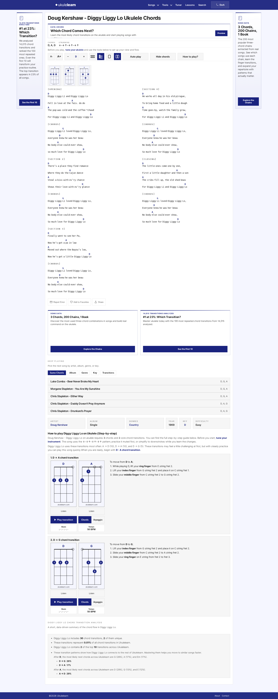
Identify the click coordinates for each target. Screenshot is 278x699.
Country (134, 424)
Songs (151, 5)
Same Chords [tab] (57, 373)
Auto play (135, 56)
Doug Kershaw (59, 424)
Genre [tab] (85, 373)
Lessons (190, 5)
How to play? (190, 56)
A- (51, 56)
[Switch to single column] (109, 56)
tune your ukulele (74, 50)
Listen (63, 511)
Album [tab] (72, 373)
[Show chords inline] (92, 56)
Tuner (178, 5)
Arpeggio (97, 520)
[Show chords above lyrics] (100, 56)
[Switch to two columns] (117, 56)
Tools (165, 5)
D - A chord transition (128, 450)
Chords (84, 520)
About (217, 696)
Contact (225, 696)
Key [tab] (95, 373)
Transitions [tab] (108, 373)
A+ (59, 56)
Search (202, 5)
